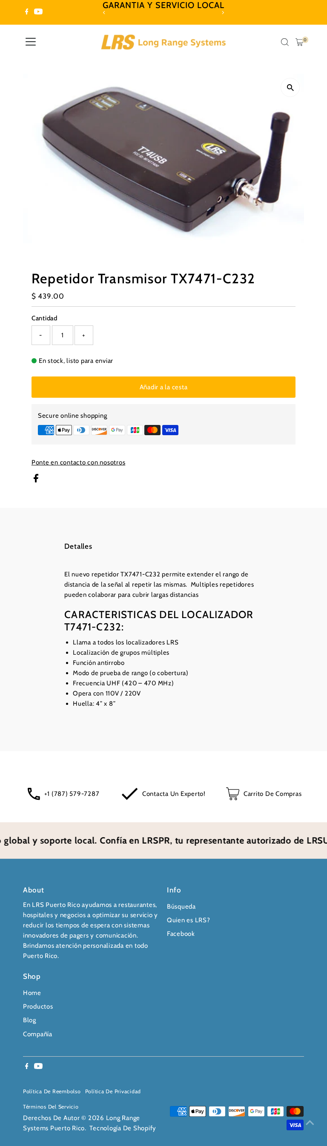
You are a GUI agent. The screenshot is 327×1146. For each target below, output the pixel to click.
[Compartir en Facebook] (36, 480)
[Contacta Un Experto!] (129, 798)
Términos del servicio (51, 1106)
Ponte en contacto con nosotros (79, 462)
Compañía (37, 1034)
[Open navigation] (30, 42)
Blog (29, 1020)
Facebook (181, 934)
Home (32, 993)
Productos (38, 1006)
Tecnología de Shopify (122, 1128)
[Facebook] (27, 12)
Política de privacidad (113, 1091)
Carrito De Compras (273, 794)
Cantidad (44, 318)
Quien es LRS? (188, 920)
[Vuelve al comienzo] (309, 1122)
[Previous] (104, 12)
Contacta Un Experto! (174, 794)
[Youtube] (38, 12)
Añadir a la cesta (164, 387)
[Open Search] (285, 42)
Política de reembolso (52, 1091)
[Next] (222, 12)
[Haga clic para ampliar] (290, 87)
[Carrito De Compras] (232, 798)
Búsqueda (181, 906)
